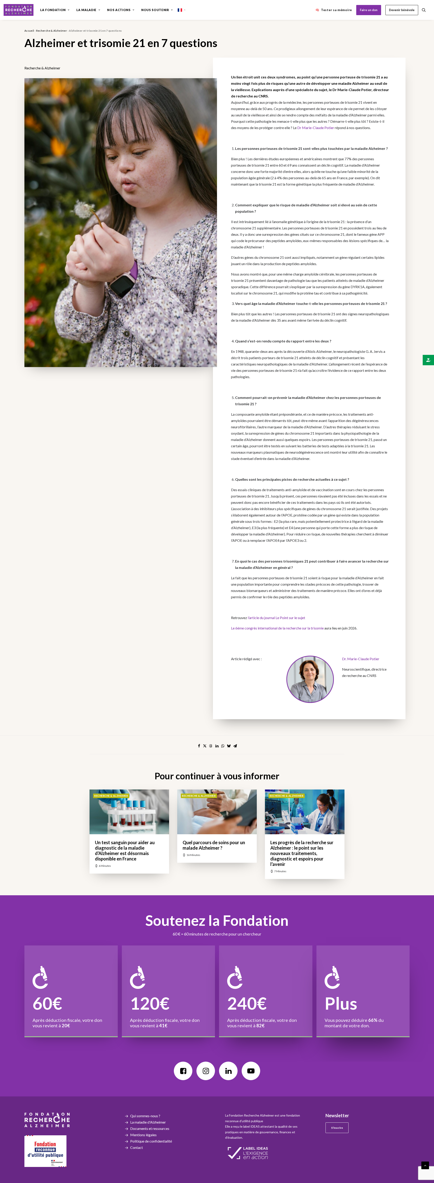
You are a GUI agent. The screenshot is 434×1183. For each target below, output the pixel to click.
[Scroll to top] (425, 1165)
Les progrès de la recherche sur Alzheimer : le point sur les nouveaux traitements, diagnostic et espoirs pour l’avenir (301, 853)
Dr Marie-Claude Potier (315, 127)
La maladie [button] (86, 10)
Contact (136, 1147)
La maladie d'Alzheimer (148, 1122)
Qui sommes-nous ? (145, 1116)
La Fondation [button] (53, 10)
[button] (426, 10)
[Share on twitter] (205, 746)
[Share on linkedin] (217, 746)
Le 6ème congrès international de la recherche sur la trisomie (277, 628)
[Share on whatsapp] (223, 746)
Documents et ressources (149, 1128)
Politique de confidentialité (151, 1141)
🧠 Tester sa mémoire (333, 10)
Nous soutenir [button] (155, 10)
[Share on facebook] (199, 746)
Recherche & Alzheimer (51, 30)
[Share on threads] (210, 746)
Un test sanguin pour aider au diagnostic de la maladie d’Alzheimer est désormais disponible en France (125, 850)
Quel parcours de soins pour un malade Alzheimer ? (214, 845)
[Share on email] (235, 746)
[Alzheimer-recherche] (18, 10)
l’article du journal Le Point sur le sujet (276, 617)
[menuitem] (55, 10)
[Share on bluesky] (228, 746)
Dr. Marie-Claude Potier (360, 659)
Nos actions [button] (118, 10)
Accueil (29, 30)
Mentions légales (143, 1135)
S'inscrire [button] (337, 1127)
